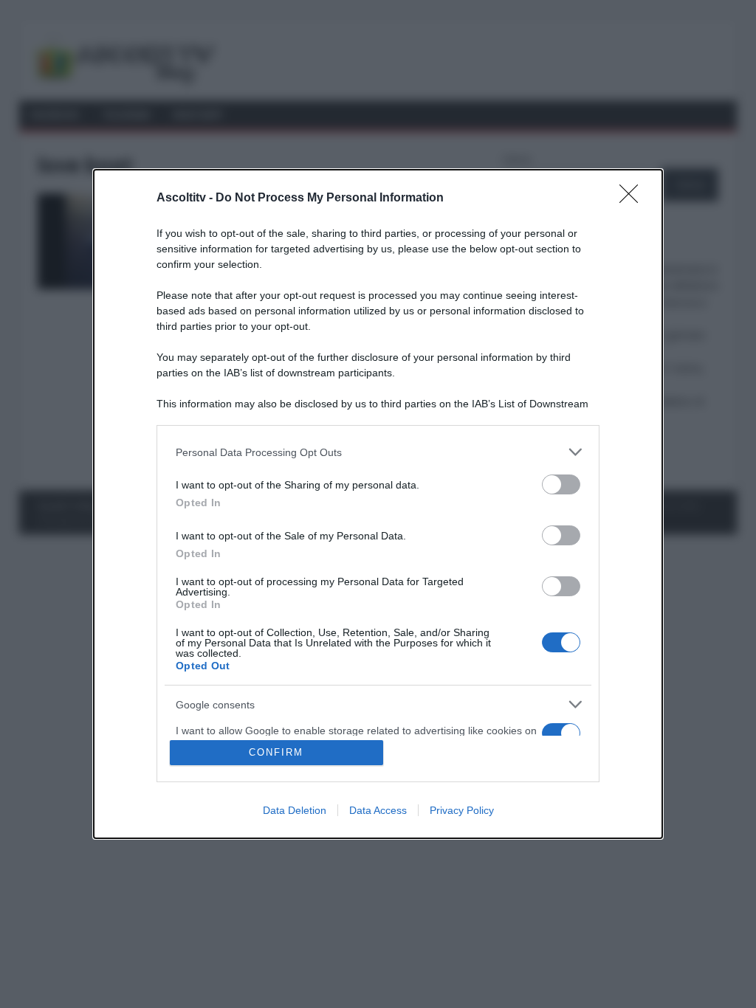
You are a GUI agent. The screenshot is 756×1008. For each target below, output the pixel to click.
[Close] (633, 198)
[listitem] (378, 452)
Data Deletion (294, 810)
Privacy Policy (462, 810)
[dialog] (378, 504)
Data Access (378, 810)
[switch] (561, 484)
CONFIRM (276, 752)
